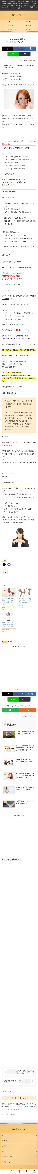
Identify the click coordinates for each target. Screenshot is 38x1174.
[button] (24, 54)
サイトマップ (6, 1162)
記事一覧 (5, 1140)
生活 (5, 642)
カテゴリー (5, 1146)
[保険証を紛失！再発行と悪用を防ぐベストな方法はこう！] (9, 616)
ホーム (4, 1135)
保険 (11, 642)
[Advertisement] (19, 667)
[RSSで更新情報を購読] (27, 710)
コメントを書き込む (19, 1098)
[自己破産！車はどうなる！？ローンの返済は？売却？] (25, 592)
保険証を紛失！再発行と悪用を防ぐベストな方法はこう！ (8, 624)
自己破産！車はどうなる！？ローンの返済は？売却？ (25, 601)
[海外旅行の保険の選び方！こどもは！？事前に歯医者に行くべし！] (9, 592)
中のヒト (5, 1151)
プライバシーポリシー (9, 1156)
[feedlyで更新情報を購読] (10, 710)
